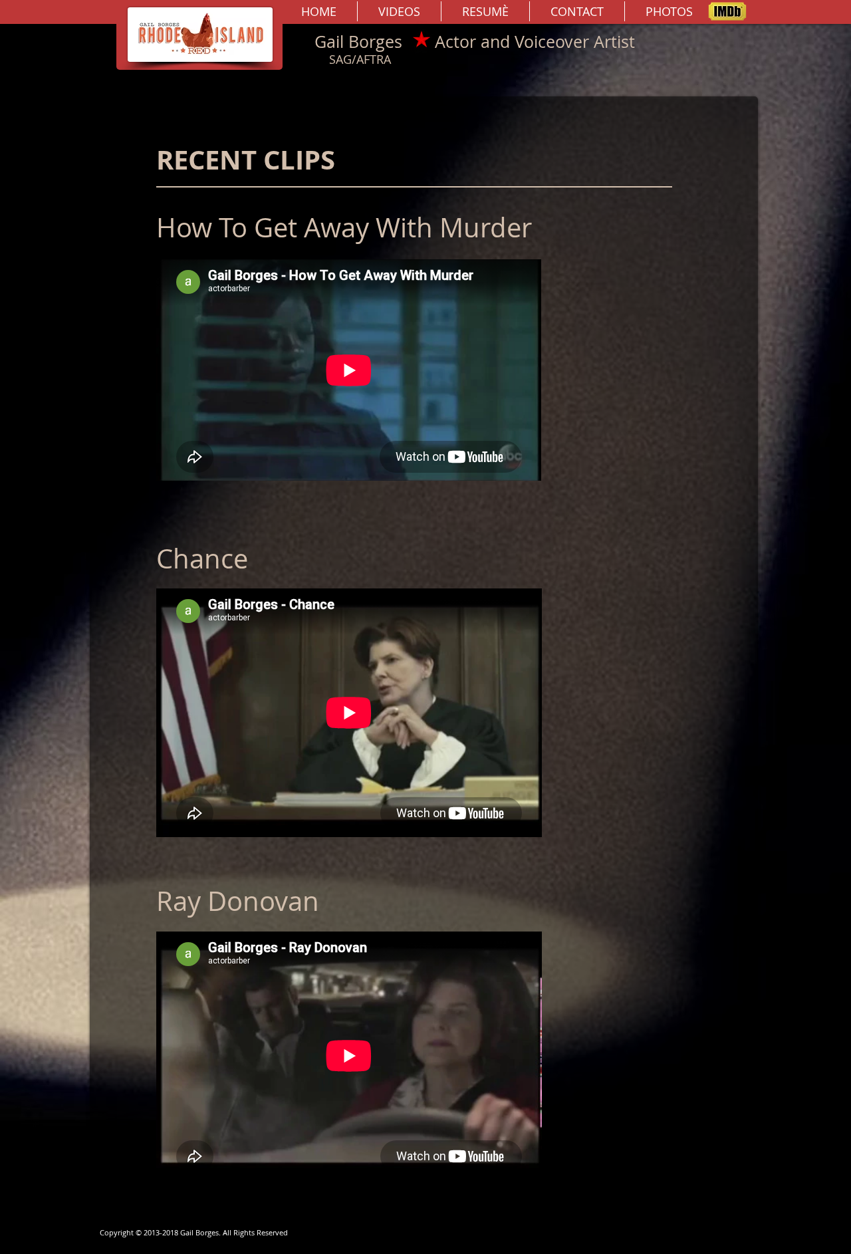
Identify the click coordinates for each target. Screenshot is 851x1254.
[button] (399, 11)
